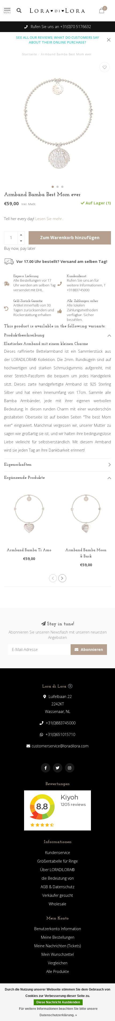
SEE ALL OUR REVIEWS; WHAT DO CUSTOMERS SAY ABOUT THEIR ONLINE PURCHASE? (57, 40)
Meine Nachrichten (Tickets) (57, 945)
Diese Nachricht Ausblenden (58, 1002)
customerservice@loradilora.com (60, 745)
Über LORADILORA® (57, 869)
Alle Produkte (57, 971)
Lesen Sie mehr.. (49, 218)
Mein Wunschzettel (57, 954)
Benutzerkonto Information (57, 928)
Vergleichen (57, 962)
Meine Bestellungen (57, 937)
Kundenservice (57, 852)
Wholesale (57, 903)
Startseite (29, 54)
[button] (53, 187)
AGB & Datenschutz (57, 886)
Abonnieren (91, 649)
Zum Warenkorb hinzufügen (69, 237)
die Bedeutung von (57, 878)
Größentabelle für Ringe (57, 861)
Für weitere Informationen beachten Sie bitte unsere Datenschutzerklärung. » (58, 1012)
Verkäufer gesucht (57, 895)
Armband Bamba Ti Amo (29, 550)
